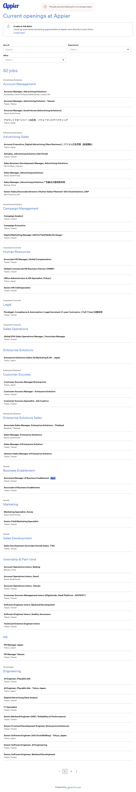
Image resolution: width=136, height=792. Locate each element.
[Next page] (76, 771)
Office (5, 55)
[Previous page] (59, 771)
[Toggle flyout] (128, 49)
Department (73, 45)
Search (6, 45)
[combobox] (70, 49)
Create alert (19, 32)
